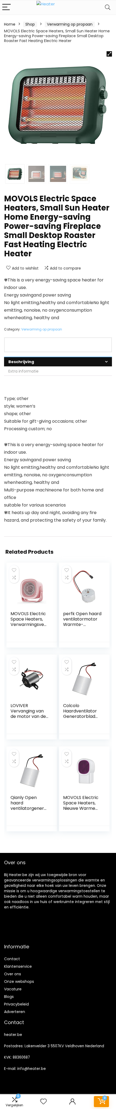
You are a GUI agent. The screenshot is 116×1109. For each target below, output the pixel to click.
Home (9, 24)
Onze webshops (19, 981)
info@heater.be (31, 1068)
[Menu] (6, 7)
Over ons (12, 974)
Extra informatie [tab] (23, 371)
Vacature (13, 989)
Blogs (9, 996)
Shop (30, 24)
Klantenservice (18, 966)
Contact (12, 959)
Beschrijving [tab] (21, 361)
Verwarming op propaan (70, 24)
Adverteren (14, 1011)
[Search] (107, 7)
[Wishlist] (43, 1101)
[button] (109, 54)
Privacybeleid (16, 1004)
